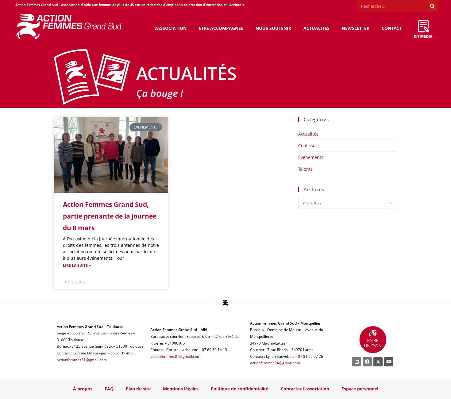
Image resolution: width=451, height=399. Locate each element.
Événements (310, 157)
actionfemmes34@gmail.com (275, 362)
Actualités (308, 134)
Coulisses (308, 145)
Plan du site (138, 389)
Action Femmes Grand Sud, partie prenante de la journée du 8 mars (109, 216)
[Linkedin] (356, 361)
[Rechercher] (432, 6)
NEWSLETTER (355, 28)
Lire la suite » (77, 265)
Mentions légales (181, 389)
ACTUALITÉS (316, 28)
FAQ (109, 389)
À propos (82, 389)
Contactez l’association (305, 389)
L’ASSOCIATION (170, 28)
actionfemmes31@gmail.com (82, 359)
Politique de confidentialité (239, 389)
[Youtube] (388, 361)
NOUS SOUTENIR (273, 28)
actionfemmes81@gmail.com (175, 356)
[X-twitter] (378, 361)
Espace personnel (359, 389)
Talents (305, 169)
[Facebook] (367, 361)
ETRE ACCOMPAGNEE (221, 28)
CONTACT (392, 28)
